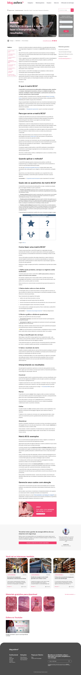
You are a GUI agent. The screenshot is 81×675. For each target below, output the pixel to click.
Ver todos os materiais (69, 594)
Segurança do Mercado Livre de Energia (66, 54)
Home (10, 657)
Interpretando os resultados (11, 68)
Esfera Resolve (23, 657)
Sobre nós (56, 2)
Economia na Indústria (63, 49)
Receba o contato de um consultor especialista (38, 542)
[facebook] (52, 40)
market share (33, 136)
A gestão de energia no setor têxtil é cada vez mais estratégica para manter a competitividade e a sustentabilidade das (40, 582)
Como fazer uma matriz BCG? (11, 65)
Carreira (11, 661)
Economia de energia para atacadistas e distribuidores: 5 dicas (16, 577)
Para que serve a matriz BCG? (11, 54)
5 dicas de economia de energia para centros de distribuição (64, 577)
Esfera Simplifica (24, 658)
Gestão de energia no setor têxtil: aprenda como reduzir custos (39, 577)
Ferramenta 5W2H (46, 386)
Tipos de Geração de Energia (65, 52)
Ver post (9, 586)
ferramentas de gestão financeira (32, 167)
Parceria (11, 659)
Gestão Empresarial (19, 10)
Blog (32, 657)
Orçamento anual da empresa (33, 178)
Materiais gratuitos (40, 2)
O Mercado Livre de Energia (67, 2)
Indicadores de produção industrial (34, 310)
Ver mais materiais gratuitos (64, 58)
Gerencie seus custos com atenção (12, 75)
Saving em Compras (63, 56)
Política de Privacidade (36, 658)
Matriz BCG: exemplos (10, 72)
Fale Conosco (12, 662)
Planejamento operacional (32, 109)
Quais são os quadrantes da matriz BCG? (12, 61)
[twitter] (56, 40)
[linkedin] (54, 40)
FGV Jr (24, 242)
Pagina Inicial (11, 10)
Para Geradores (23, 659)
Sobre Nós (11, 658)
